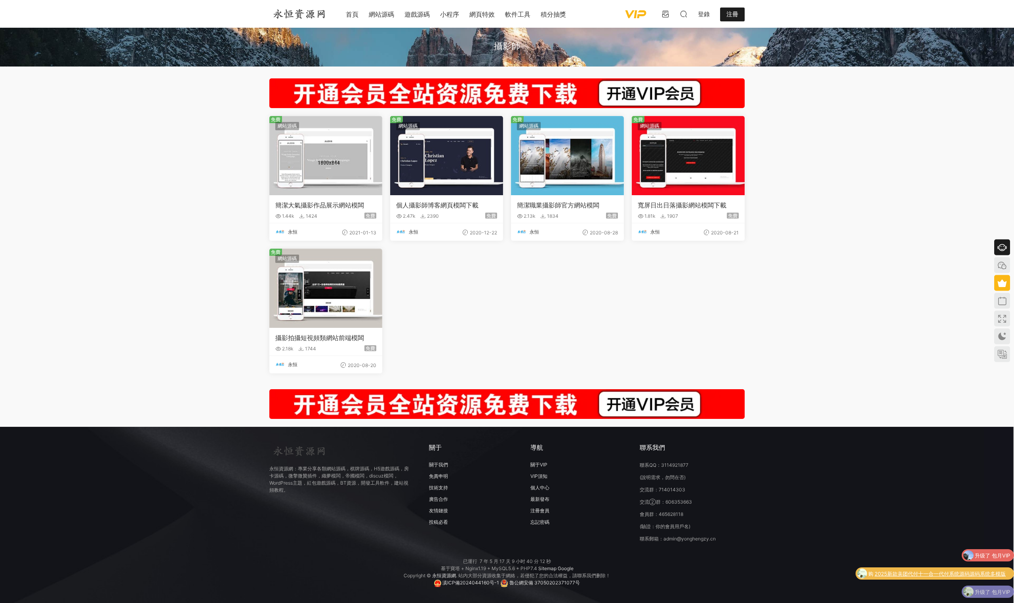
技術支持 (438, 488)
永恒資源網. (445, 575)
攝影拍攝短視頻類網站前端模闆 (319, 338)
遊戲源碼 (417, 14)
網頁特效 (482, 14)
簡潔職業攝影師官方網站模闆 (558, 205)
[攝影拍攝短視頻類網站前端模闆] (325, 288)
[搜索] (684, 14)
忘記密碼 (539, 522)
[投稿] (665, 14)
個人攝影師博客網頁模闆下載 (437, 205)
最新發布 (539, 499)
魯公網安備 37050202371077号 (544, 583)
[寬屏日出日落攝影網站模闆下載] (688, 155)
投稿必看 (438, 522)
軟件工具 (517, 14)
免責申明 (438, 476)
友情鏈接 (438, 511)
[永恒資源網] (299, 14)
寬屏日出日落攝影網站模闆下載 (682, 205)
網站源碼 (381, 14)
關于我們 (438, 465)
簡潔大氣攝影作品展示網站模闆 (319, 205)
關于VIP (538, 465)
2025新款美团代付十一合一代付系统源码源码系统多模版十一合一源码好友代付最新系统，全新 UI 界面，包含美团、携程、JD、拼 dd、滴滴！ (940, 574)
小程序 (449, 14)
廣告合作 (438, 499)
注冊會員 (539, 511)
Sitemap (547, 568)
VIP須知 (538, 476)
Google (566, 568)
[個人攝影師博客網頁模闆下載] (446, 155)
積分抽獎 (553, 14)
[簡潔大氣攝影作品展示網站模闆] (325, 155)
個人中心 (539, 488)
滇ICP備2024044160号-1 (470, 583)
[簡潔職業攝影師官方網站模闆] (567, 155)
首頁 (352, 14)
